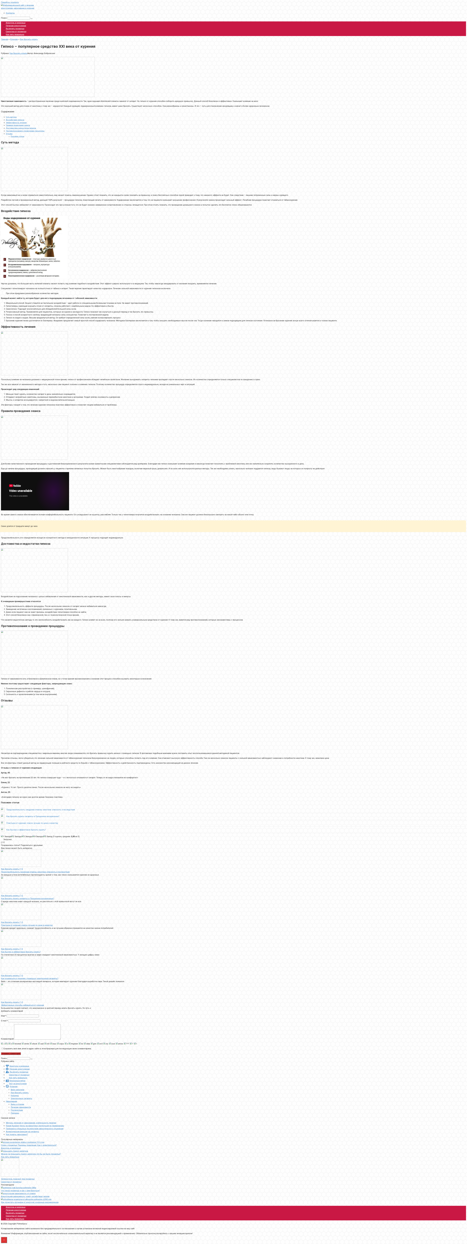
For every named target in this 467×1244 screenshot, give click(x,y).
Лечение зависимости (21, 1107)
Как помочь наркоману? (17, 1134)
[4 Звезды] (37, 836)
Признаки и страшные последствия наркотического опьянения (34, 1129)
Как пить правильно (15, 34)
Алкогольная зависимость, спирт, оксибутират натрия (25, 1196)
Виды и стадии (17, 1104)
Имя (3, 1016)
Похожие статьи (17, 136)
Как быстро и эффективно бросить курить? (21, 952)
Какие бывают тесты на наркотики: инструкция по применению (35, 1126)
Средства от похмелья (16, 31)
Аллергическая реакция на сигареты (22, 1131)
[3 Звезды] (27, 836)
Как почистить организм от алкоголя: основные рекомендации (29, 1202)
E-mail (4, 1021)
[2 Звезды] (16, 836)
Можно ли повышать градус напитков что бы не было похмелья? (31, 1154)
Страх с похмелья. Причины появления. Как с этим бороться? (29, 1145)
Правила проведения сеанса (18, 125)
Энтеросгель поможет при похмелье (18, 1179)
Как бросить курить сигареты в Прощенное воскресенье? (27, 898)
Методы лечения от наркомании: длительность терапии (31, 1123)
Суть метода (11, 117)
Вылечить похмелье (15, 29)
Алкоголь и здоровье (15, 23)
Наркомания (11, 1101)
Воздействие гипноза (15, 120)
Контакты (10, 13)
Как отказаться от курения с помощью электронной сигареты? (29, 978)
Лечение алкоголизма (16, 26)
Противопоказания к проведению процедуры (25, 131)
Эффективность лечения (16, 123)
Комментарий (7, 1039)
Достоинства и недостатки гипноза (21, 128)
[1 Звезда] (6, 836)
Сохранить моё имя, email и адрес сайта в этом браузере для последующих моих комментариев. (47, 1048)
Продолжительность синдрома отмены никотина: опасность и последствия (35, 872)
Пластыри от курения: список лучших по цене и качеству (27, 925)
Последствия (17, 1110)
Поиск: (4, 18)
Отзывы (9, 134)
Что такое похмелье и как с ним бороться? (20, 1190)
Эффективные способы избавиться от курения (22, 1005)
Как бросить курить (18, 53)
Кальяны (15, 1095)
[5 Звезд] (47, 836)
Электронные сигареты (21, 1098)
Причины (15, 1113)
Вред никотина (17, 1090)
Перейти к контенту (10, 2)
